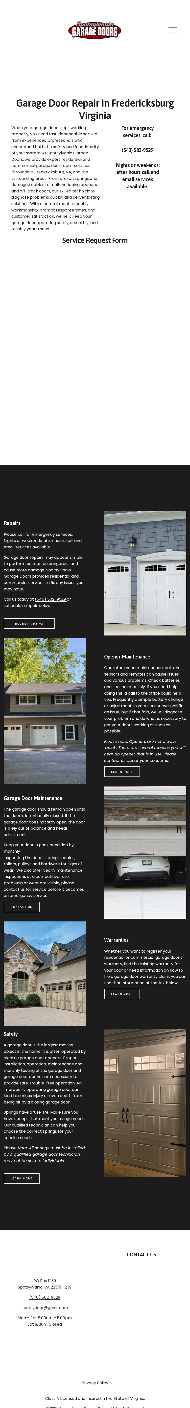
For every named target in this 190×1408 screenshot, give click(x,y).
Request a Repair (29, 623)
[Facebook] (48, 1353)
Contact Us (21, 907)
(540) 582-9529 (137, 150)
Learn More (122, 772)
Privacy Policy (95, 1383)
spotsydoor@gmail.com (45, 1308)
